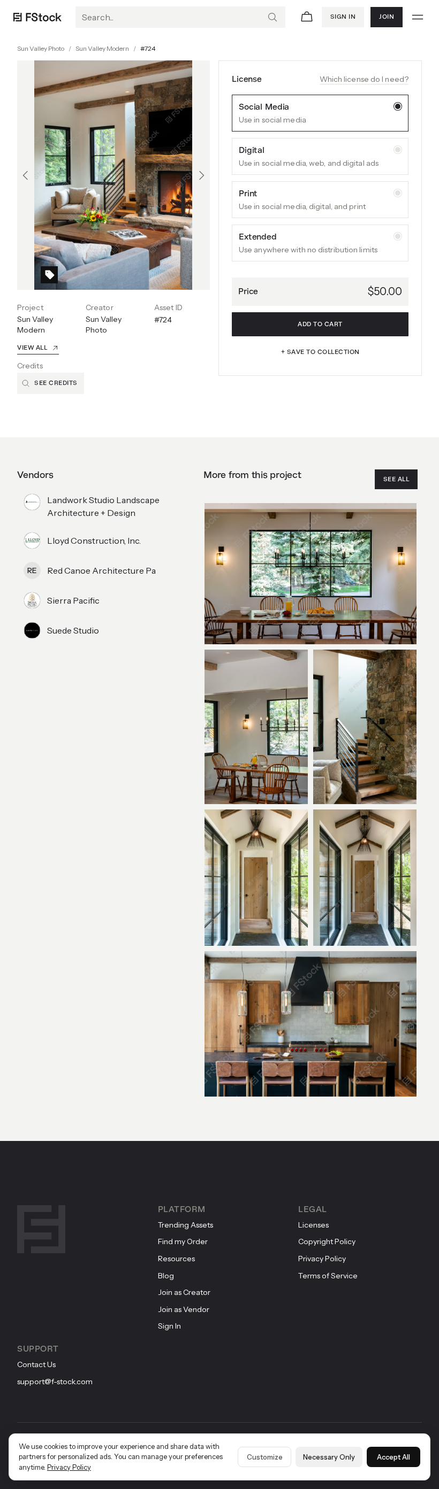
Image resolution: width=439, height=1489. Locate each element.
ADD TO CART (320, 324)
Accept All (393, 1457)
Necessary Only (329, 1457)
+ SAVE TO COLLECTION (320, 352)
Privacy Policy (69, 1467)
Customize (265, 1457)
